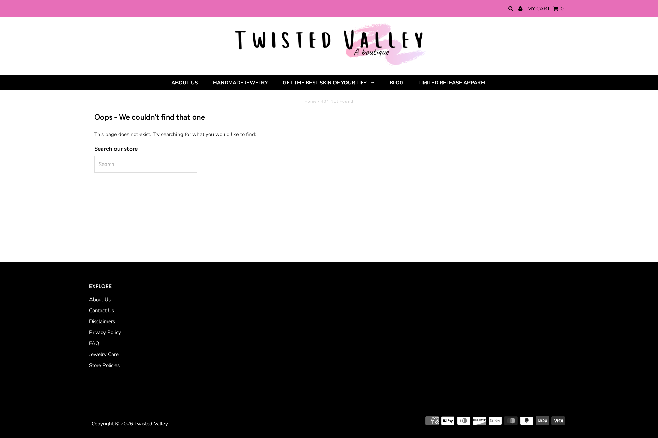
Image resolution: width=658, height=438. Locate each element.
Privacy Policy (105, 332)
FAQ (94, 343)
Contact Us (101, 310)
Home (310, 101)
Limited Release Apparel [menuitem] (452, 82)
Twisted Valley (151, 423)
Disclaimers (102, 321)
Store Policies (104, 365)
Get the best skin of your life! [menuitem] (325, 82)
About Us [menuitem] (184, 82)
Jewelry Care (104, 354)
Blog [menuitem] (396, 82)
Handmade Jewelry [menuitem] (240, 82)
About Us (100, 299)
